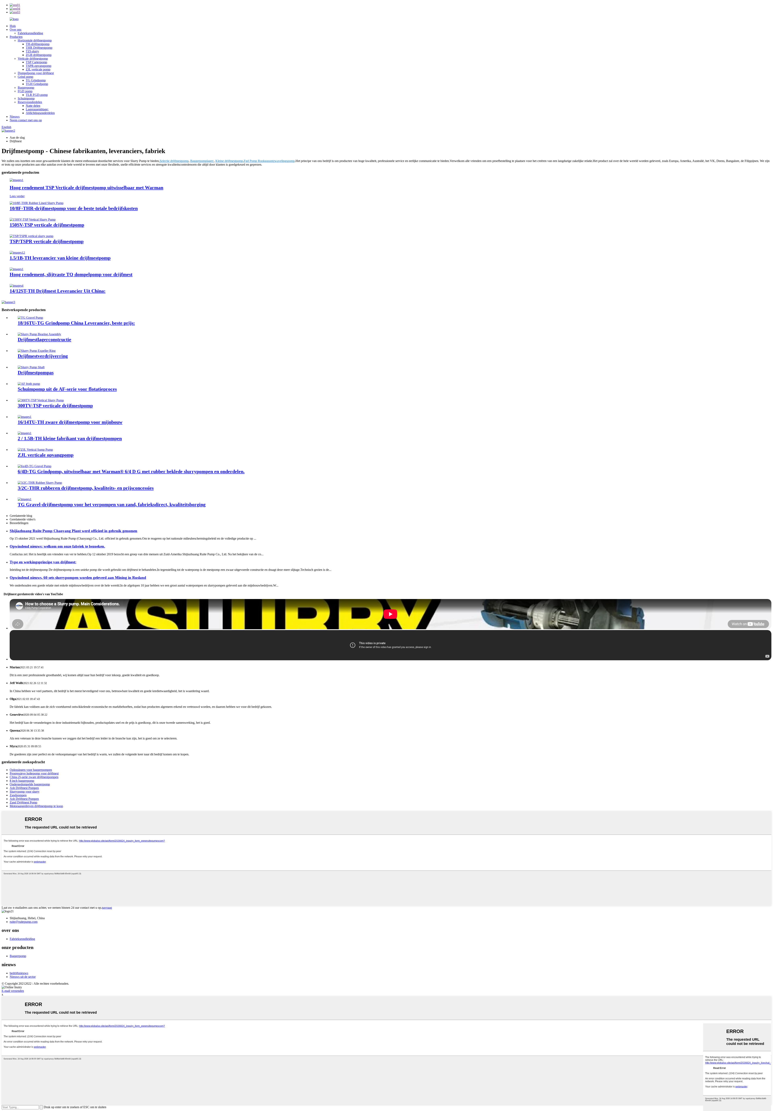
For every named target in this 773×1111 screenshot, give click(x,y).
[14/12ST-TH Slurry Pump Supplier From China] (16, 285)
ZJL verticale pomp (38, 69)
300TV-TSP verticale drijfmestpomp (55, 405)
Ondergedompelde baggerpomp (30, 784)
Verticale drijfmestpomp (33, 58)
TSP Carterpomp (36, 62)
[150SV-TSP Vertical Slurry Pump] (33, 219)
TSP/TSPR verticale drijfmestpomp (47, 241)
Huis (13, 26)
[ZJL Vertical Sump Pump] (35, 449)
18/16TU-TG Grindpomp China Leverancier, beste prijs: (76, 323)
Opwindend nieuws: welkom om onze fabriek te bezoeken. (57, 546)
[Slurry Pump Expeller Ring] (37, 350)
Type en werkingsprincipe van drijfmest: (43, 562)
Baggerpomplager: (202, 161)
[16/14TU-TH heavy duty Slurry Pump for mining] (24, 416)
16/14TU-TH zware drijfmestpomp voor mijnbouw (70, 422)
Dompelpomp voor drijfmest (36, 73)
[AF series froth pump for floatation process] (29, 383)
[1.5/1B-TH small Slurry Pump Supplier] (17, 252)
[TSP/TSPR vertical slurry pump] (31, 236)
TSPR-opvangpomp (38, 65)
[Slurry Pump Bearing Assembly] (39, 334)
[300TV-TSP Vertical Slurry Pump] (41, 400)
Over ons (15, 29)
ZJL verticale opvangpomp (45, 455)
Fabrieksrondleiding (30, 33)
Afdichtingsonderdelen (40, 113)
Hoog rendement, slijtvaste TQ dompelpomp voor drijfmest (71, 274)
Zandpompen (18, 795)
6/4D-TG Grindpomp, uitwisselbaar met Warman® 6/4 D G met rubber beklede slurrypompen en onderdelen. (131, 471)
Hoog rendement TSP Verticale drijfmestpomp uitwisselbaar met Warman (86, 187)
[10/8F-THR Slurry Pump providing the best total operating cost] (36, 203)
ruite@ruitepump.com (23, 921)
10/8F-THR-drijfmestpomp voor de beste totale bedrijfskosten (74, 208)
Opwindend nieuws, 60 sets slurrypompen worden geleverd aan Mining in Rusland (78, 577)
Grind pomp (25, 76)
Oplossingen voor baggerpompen (31, 769)
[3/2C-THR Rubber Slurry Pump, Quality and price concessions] (40, 482)
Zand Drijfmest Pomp (23, 802)
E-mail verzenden (13, 991)
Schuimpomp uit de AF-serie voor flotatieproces (67, 389)
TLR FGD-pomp (37, 95)
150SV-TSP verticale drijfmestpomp (47, 224)
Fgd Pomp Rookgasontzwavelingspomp (269, 161)
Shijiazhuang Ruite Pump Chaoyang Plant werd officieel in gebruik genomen (73, 531)
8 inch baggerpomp (22, 780)
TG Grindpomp (36, 80)
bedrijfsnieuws (19, 973)
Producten (16, 36)
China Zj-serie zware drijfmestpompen (34, 777)
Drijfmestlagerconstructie (44, 339)
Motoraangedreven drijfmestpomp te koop (36, 806)
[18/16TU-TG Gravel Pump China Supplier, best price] (30, 317)
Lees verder (17, 196)
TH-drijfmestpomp (38, 44)
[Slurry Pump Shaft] (31, 367)
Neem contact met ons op (26, 120)
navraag (107, 907)
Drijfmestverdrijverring (43, 356)
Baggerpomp (26, 87)
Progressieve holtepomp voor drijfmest (34, 773)
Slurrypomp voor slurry (24, 791)
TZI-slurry (32, 51)
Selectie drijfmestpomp (174, 161)
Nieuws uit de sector (23, 976)
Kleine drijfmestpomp (229, 161)
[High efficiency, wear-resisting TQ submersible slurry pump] (16, 269)
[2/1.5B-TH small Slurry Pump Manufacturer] (24, 433)
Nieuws (15, 116)
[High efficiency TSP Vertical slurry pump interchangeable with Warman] (16, 180)
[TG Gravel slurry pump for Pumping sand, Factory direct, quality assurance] (24, 499)
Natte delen (33, 105)
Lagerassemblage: (37, 109)
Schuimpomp (26, 98)
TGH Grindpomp (37, 84)
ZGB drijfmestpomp (39, 55)
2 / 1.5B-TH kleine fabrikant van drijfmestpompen (70, 438)
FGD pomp (25, 91)
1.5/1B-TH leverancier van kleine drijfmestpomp (60, 258)
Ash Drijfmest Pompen (24, 788)
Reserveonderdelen (30, 102)
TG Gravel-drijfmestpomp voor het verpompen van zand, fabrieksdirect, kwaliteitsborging (112, 504)
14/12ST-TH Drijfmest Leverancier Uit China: (57, 291)
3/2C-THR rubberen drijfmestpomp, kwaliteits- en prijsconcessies (86, 488)
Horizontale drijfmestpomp (35, 40)
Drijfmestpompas (36, 372)
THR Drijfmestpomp (39, 47)
